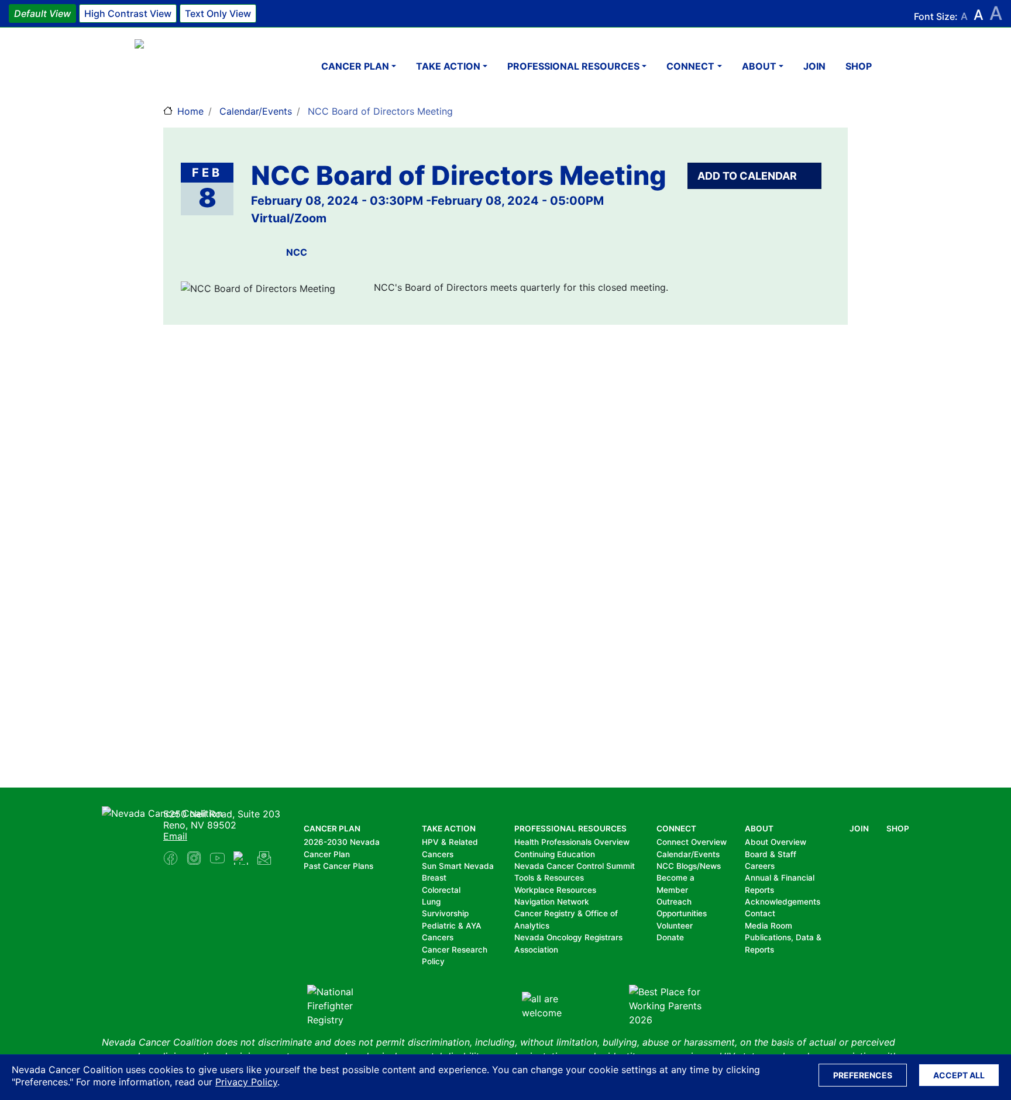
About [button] (759, 66)
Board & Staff (770, 854)
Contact (760, 913)
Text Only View (218, 13)
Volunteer (674, 925)
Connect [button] (690, 66)
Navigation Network (551, 901)
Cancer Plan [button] (355, 66)
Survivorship (445, 913)
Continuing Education (554, 854)
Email (175, 836)
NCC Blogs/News (688, 866)
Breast (434, 877)
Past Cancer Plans (338, 866)
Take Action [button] (448, 66)
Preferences (862, 1075)
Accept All (959, 1075)
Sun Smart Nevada (458, 866)
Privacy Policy (246, 1082)
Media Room (768, 925)
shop (858, 66)
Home (190, 111)
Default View (42, 13)
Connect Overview (691, 842)
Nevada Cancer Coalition (205, 65)
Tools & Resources (549, 877)
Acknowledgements (782, 901)
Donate (670, 937)
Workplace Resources (555, 890)
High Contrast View (127, 13)
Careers (760, 866)
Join (814, 66)
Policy (433, 961)
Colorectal (441, 890)
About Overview (775, 842)
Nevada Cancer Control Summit (574, 866)
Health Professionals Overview (572, 842)
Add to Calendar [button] (748, 176)
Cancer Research (454, 949)
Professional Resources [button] (573, 66)
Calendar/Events (255, 111)
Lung (431, 901)
